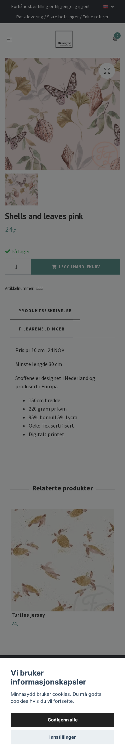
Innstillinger (62, 737)
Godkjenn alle (63, 719)
